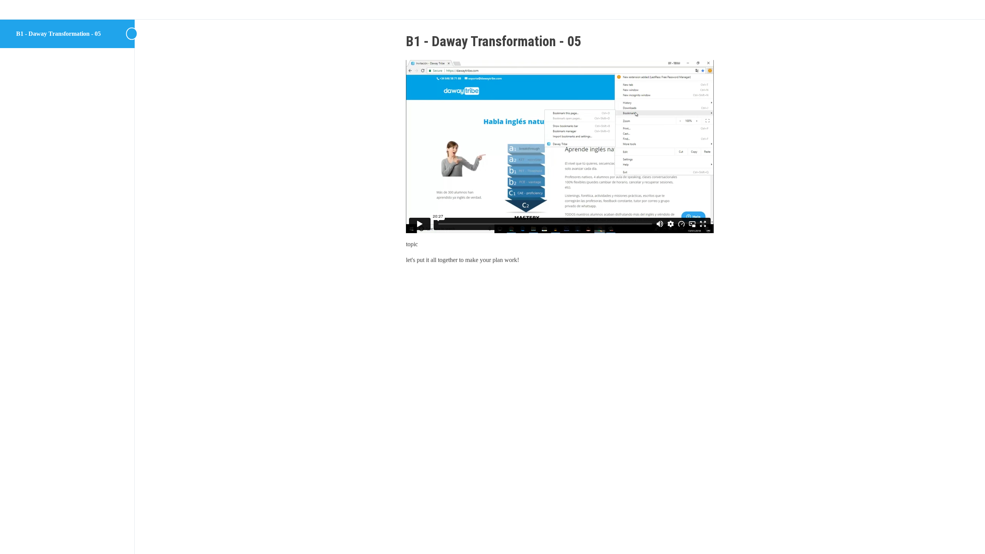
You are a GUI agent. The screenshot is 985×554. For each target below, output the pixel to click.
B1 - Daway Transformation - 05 (58, 33)
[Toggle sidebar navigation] (132, 33)
